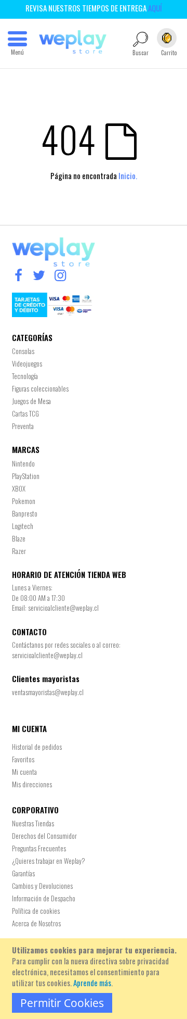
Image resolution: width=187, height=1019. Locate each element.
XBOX (18, 488)
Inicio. (127, 175)
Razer (19, 551)
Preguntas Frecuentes (39, 848)
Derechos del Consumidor (44, 836)
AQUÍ (155, 8)
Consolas (23, 351)
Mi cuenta (24, 771)
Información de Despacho (43, 898)
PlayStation (25, 476)
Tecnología (25, 376)
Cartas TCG (25, 413)
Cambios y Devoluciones (42, 885)
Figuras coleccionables (40, 388)
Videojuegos (27, 363)
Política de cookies (36, 910)
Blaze (18, 538)
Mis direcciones (32, 784)
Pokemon (23, 501)
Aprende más (92, 982)
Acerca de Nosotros (36, 923)
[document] (95, 979)
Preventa (23, 426)
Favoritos (23, 759)
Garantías (23, 873)
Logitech (22, 526)
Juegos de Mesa (31, 401)
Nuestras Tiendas (33, 823)
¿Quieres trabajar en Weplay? (48, 861)
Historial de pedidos (37, 746)
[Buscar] (154, 86)
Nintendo (23, 463)
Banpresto (24, 513)
